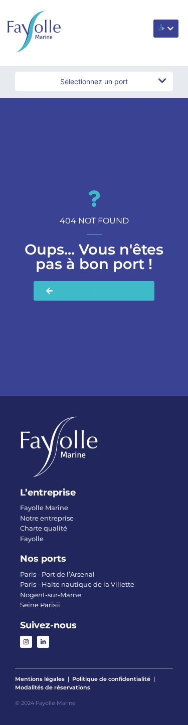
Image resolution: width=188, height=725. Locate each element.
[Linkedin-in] (43, 642)
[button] (165, 29)
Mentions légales (40, 678)
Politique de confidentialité (111, 678)
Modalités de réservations (52, 687)
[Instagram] (26, 642)
